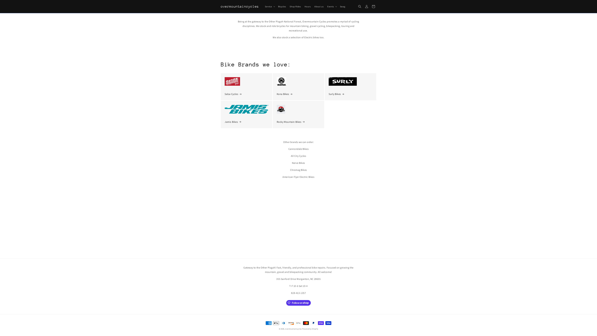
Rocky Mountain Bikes (289, 122)
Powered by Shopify (310, 329)
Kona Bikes (283, 94)
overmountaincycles (293, 329)
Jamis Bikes (231, 122)
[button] (269, 6)
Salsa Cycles (231, 94)
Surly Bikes (335, 94)
